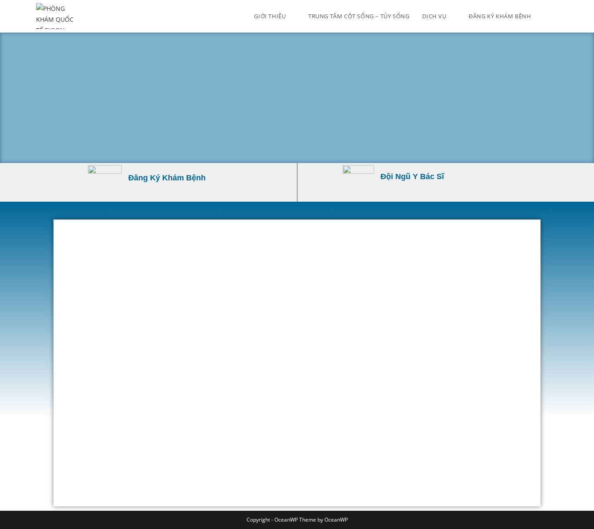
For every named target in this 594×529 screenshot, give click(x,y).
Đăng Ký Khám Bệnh (167, 177)
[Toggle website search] (555, 16)
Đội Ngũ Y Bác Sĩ (412, 176)
